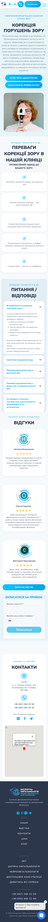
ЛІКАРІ (24, 823)
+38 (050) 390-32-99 (24, 707)
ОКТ (24, 861)
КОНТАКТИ (24, 833)
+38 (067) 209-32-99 (24, 704)
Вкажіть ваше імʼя (15, 604)
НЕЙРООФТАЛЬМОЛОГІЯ (24, 871)
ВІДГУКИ (24, 828)
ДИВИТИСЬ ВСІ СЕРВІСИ (24, 882)
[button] (23, 78)
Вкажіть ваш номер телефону (20, 616)
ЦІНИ (24, 838)
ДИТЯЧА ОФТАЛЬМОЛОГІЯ (24, 866)
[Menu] (44, 5)
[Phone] (21, 4)
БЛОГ (24, 844)
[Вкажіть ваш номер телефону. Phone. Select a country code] (10, 621)
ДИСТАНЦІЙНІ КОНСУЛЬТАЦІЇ (24, 877)
